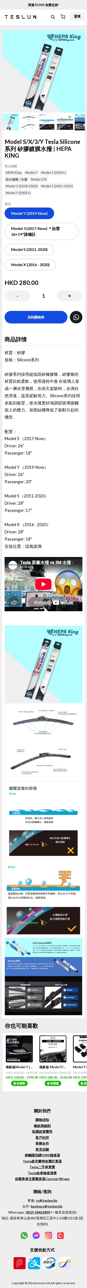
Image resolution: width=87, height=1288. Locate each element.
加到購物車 (36, 317)
